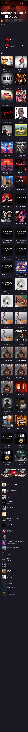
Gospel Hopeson (11, 594)
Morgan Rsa (10, 577)
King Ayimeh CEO (7, 105)
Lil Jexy (21, 139)
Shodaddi (9, 583)
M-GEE (21, 71)
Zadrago (9, 509)
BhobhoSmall (10, 560)
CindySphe (10, 491)
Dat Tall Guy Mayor (11, 543)
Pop (3, 24)
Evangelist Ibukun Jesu (7, 71)
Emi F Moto (10, 571)
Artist (8, 486)
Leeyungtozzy (21, 396)
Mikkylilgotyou (21, 344)
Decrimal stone (11, 497)
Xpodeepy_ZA (7, 225)
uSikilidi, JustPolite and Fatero (7, 242)
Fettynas (21, 173)
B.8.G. (8, 566)
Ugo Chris (9, 503)
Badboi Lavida (7, 327)
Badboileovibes (7, 88)
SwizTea (21, 156)
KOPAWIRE (21, 430)
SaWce (21, 208)
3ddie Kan (21, 310)
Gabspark (7, 156)
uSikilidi (7, 293)
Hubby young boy (7, 413)
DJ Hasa (9, 520)
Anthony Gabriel (11, 549)
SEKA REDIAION (11, 589)
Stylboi (8, 514)
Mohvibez (21, 293)
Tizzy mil (3, 10)
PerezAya (21, 122)
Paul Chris (9, 531)
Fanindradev (10, 526)
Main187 (21, 105)
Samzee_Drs (7, 430)
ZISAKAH (7, 208)
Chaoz (8, 537)
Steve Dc (21, 276)
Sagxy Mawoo (21, 88)
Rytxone (9, 554)
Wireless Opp (21, 225)
